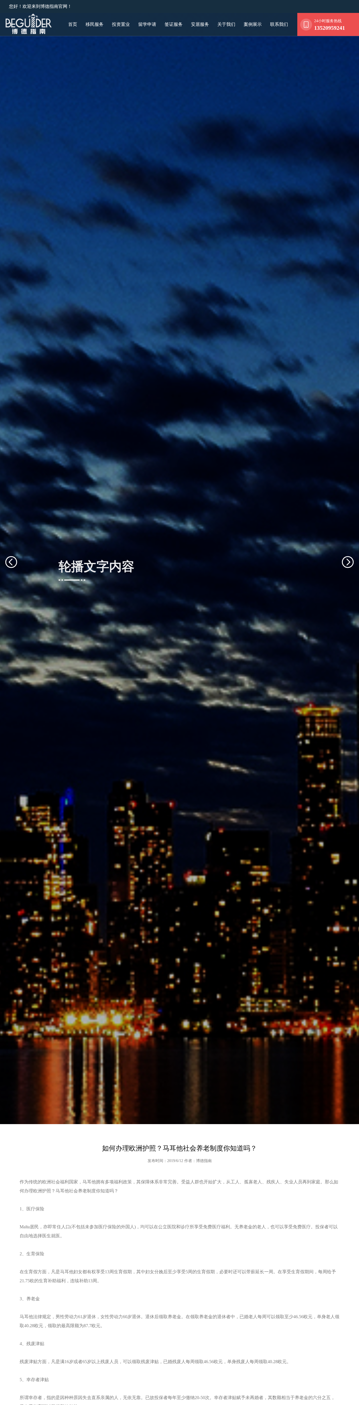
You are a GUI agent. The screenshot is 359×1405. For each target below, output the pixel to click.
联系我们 (279, 24)
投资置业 (121, 24)
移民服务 (94, 24)
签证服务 (174, 24)
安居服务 (200, 24)
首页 (72, 24)
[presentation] (17, 562)
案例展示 (253, 24)
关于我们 (226, 24)
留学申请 (147, 24)
